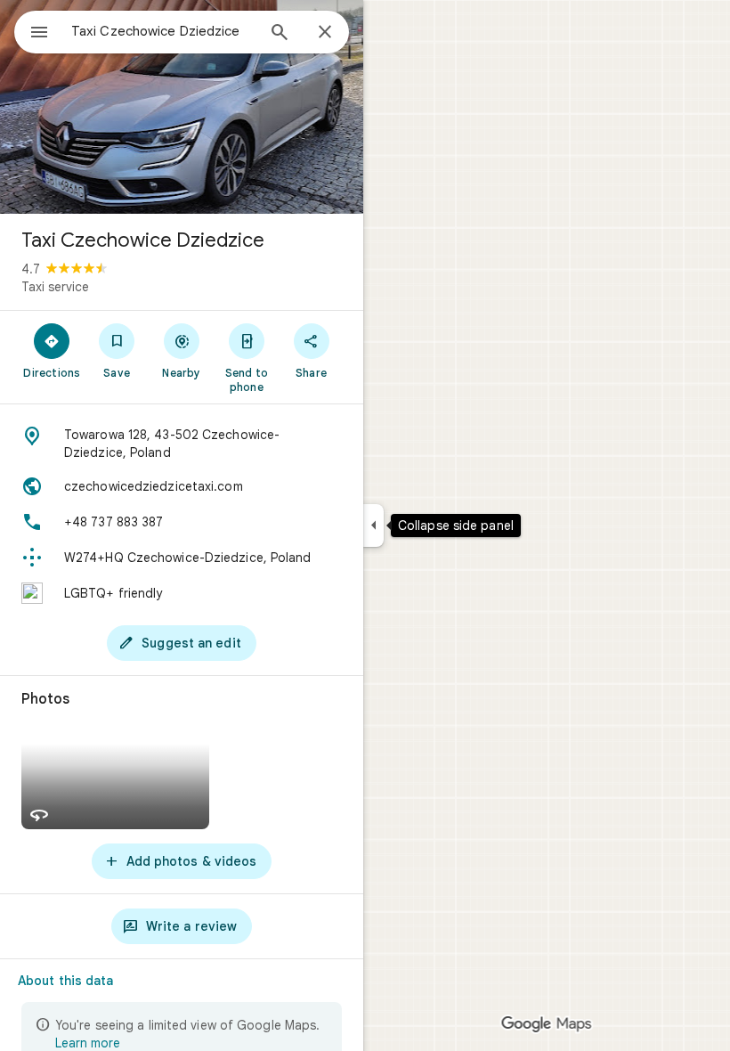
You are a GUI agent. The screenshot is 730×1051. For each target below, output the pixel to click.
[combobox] (163, 31)
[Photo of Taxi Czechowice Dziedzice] (181, 107)
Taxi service (55, 287)
